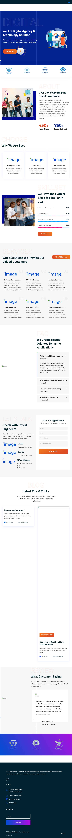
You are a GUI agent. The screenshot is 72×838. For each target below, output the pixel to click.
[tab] (53, 356)
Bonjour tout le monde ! (14, 510)
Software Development (12, 280)
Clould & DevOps (10, 307)
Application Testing (47, 635)
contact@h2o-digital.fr (16, 795)
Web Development (32, 280)
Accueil (63, 833)
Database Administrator (57, 307)
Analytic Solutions (55, 280)
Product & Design (32, 307)
